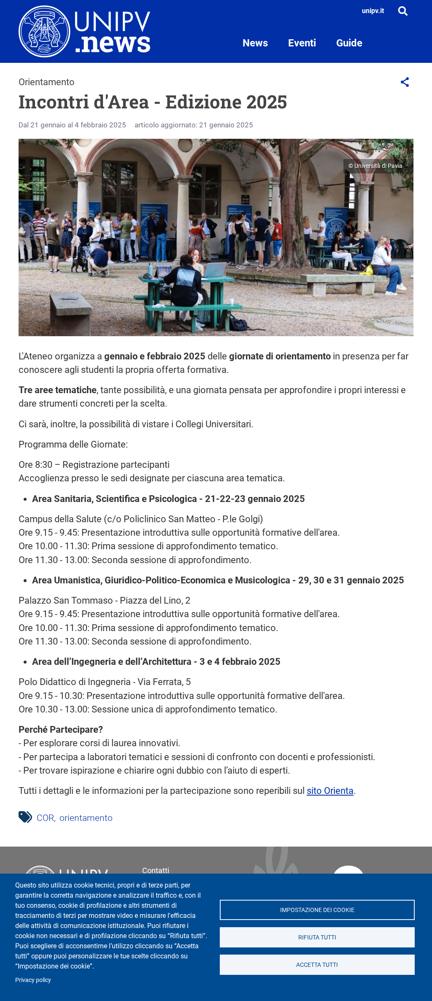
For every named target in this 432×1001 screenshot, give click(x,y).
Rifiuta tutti (317, 937)
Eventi (302, 43)
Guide (349, 43)
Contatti (155, 870)
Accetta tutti (317, 964)
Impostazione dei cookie (317, 910)
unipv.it (373, 11)
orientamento (86, 818)
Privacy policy (33, 980)
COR (45, 818)
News (255, 43)
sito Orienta (330, 790)
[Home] (84, 31)
